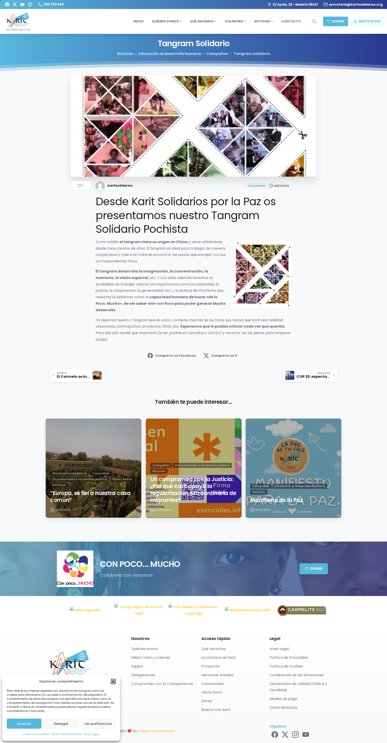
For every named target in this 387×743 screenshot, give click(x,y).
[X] (15, 4)
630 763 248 (54, 4)
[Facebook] (7, 4)
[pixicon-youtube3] (306, 734)
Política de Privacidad (67, 734)
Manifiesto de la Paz (276, 500)
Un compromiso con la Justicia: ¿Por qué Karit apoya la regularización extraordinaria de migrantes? (193, 489)
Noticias (125, 53)
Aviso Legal (91, 734)
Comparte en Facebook (175, 355)
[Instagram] (30, 4)
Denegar (61, 723)
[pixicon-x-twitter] (285, 734)
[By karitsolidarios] (253, 426)
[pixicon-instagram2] (295, 734)
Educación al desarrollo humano (170, 53)
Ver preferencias (98, 723)
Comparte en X (224, 355)
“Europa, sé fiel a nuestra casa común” (90, 496)
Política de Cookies (36, 734)
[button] (113, 681)
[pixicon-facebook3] (275, 734)
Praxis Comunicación (156, 731)
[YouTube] (22, 4)
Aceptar (24, 723)
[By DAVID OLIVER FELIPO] (53, 426)
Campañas (217, 53)
